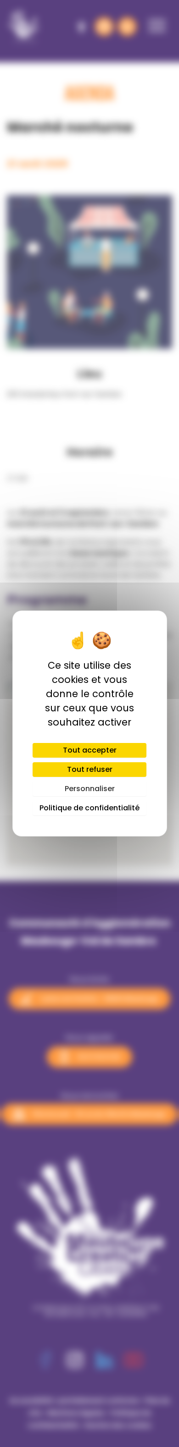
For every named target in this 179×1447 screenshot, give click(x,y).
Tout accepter (90, 750)
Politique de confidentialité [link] (89, 808)
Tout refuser (89, 769)
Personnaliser (90, 788)
